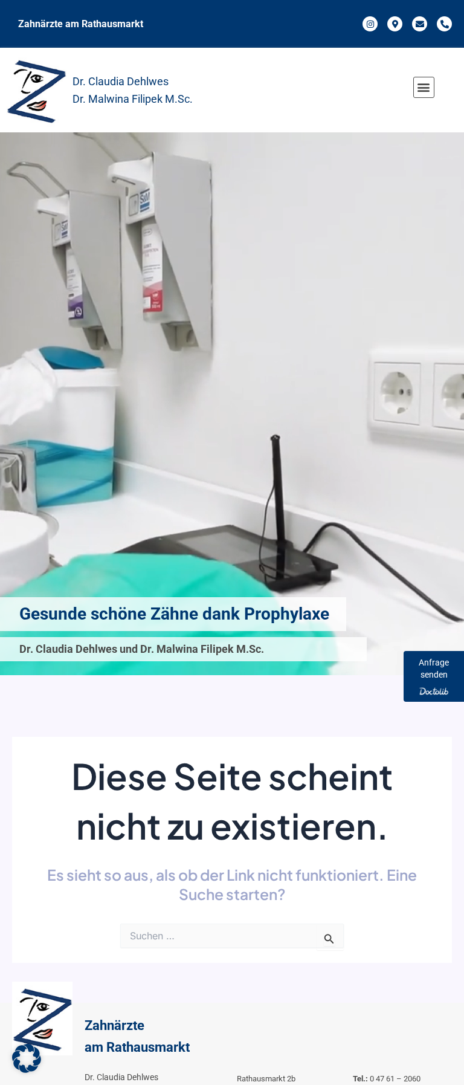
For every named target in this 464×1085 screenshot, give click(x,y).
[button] (423, 87)
